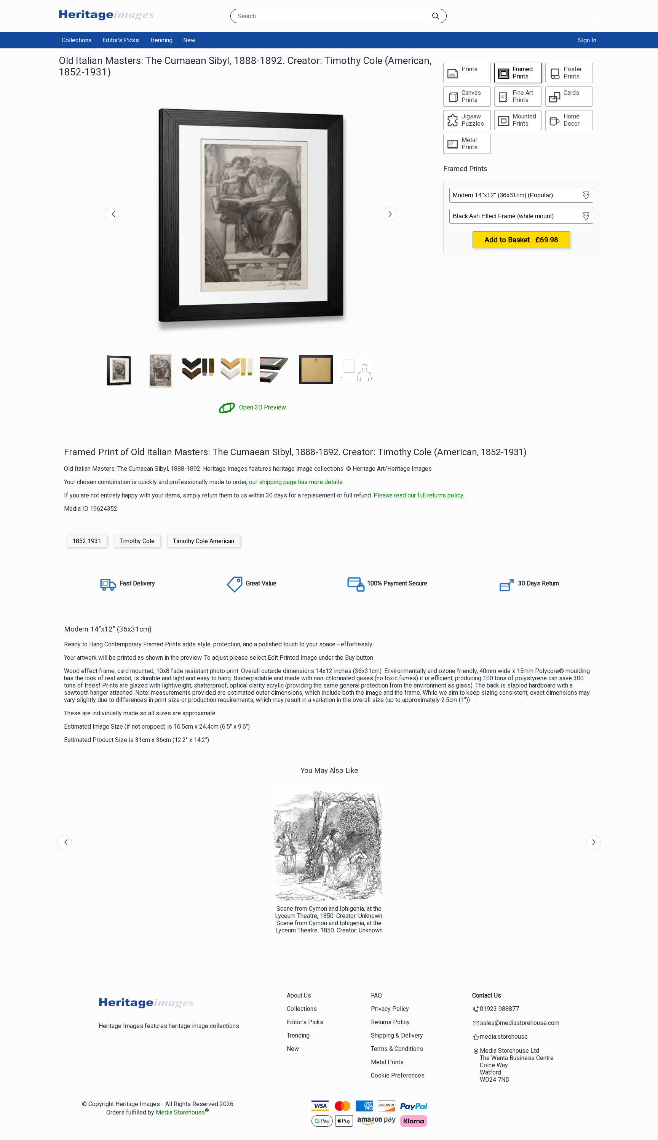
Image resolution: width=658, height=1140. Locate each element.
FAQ (376, 995)
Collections (77, 40)
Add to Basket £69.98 (521, 239)
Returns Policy (390, 1022)
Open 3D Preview (262, 407)
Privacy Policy (390, 1008)
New (189, 40)
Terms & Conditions (397, 1048)
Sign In (587, 40)
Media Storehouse (180, 1112)
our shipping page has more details (296, 482)
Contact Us (486, 995)
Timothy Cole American (203, 541)
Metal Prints (387, 1062)
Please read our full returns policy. (419, 495)
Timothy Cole (137, 541)
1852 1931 (86, 541)
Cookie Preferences (398, 1075)
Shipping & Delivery (397, 1035)
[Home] (106, 24)
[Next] (390, 214)
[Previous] (112, 214)
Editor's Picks (120, 40)
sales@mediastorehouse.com (519, 1022)
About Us (299, 995)
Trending (161, 40)
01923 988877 (499, 1008)
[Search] (435, 16)
